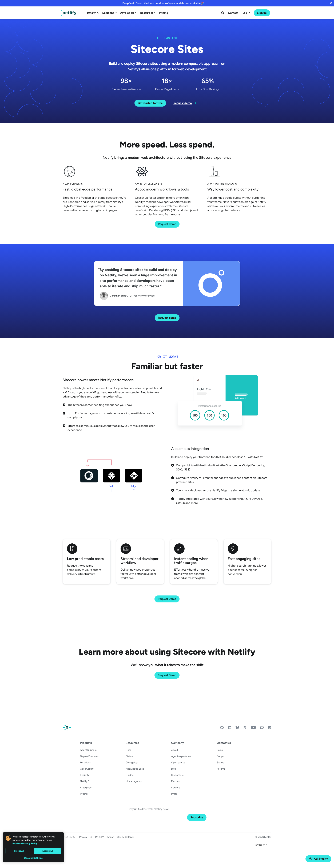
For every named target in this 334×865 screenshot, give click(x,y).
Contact (233, 12)
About (174, 749)
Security (84, 775)
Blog (173, 768)
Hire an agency (134, 781)
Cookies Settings (33, 858)
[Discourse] (262, 728)
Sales (220, 749)
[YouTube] (253, 728)
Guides (129, 775)
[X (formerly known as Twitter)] (245, 728)
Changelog (131, 762)
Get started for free (150, 103)
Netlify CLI (86, 781)
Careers (175, 787)
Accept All (47, 851)
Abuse (110, 837)
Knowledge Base (135, 768)
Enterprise (86, 787)
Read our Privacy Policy (25, 843)
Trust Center (69, 837)
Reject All (19, 851)
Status (129, 756)
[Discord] (269, 728)
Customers (177, 775)
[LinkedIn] (229, 728)
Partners (176, 781)
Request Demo (167, 599)
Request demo (167, 224)
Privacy (83, 837)
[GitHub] (222, 728)
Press (174, 793)
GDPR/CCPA (97, 837)
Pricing (163, 12)
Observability (87, 768)
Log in (246, 12)
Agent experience (181, 756)
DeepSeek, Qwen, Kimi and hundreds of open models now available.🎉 (163, 3)
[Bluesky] (237, 728)
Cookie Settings (125, 837)
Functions (85, 762)
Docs (128, 749)
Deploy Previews (89, 756)
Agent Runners (88, 749)
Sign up (262, 12)
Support (221, 756)
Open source (178, 762)
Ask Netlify (321, 858)
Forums (221, 768)
